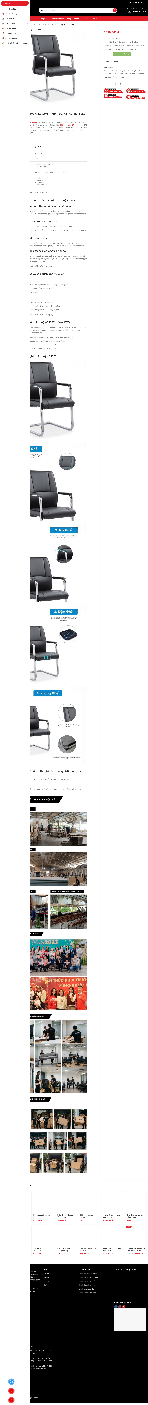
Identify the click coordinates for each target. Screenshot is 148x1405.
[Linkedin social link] (138, 2)
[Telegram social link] (141, 2)
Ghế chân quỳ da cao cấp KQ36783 (111, 1216)
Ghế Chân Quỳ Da (44, 25)
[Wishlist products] (145, 2)
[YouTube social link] (123, 1306)
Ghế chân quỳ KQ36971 (69, 125)
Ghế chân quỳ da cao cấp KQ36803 (135, 1216)
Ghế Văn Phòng (138, 73)
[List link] (60, 1273)
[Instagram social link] (119, 1306)
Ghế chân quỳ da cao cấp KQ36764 (88, 1216)
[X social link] (133, 2)
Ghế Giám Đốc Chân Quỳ (122, 73)
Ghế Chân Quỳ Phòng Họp (117, 77)
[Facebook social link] (130, 2)
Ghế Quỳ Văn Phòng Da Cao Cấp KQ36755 (136, 1249)
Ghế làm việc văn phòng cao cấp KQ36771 (63, 1250)
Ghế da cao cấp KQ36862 (39, 1249)
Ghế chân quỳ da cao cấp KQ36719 (65, 1216)
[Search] (115, 10)
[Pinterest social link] (135, 2)
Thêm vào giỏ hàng (122, 54)
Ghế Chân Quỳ (32, 25)
